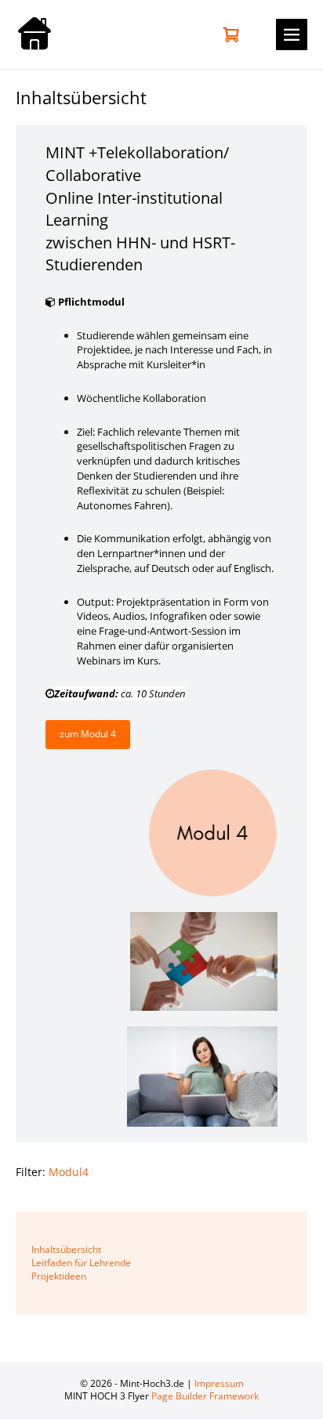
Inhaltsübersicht (66, 1249)
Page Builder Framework (205, 1396)
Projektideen (58, 1276)
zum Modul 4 (88, 733)
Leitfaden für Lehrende (81, 1262)
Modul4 (69, 1171)
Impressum (219, 1383)
